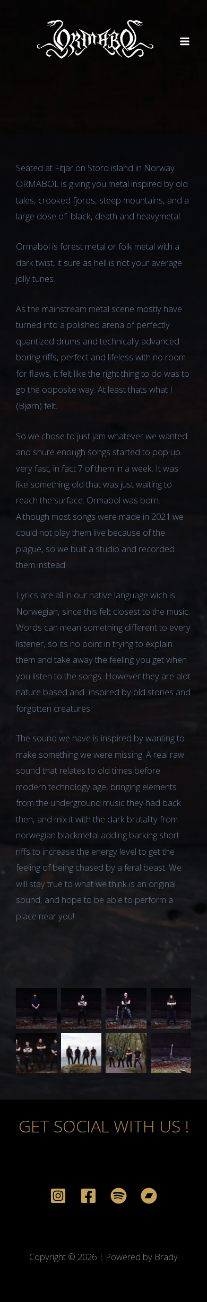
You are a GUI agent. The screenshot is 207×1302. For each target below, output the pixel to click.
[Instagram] (58, 1196)
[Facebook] (88, 1196)
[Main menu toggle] (184, 42)
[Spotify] (118, 1196)
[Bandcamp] (149, 1196)
